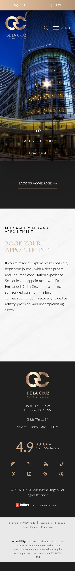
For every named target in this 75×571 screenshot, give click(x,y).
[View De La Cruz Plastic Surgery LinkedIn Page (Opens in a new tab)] (29, 474)
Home (33, 153)
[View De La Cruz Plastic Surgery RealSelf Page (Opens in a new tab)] (61, 474)
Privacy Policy (28, 522)
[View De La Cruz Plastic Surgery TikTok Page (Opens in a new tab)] (62, 465)
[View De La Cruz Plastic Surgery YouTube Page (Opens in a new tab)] (46, 465)
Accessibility (46, 522)
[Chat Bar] (37, 6)
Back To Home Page (35, 183)
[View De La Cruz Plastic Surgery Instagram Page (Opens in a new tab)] (13, 465)
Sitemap (13, 522)
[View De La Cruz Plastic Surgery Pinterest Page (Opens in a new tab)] (13, 474)
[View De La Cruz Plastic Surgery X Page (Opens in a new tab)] (29, 465)
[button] (56, 28)
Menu (65, 28)
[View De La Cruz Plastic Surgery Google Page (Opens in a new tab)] (45, 474)
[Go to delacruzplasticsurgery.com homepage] (21, 28)
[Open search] (46, 28)
